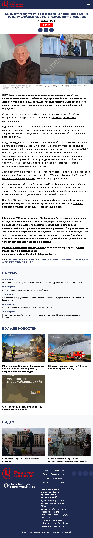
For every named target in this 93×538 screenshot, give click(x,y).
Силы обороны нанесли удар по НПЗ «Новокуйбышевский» (27, 290)
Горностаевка (41, 259)
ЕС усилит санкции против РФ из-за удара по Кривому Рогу (68, 367)
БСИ (47, 478)
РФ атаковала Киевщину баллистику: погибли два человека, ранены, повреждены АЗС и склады (43, 283)
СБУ (86, 259)
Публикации (59, 470)
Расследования (58, 474)
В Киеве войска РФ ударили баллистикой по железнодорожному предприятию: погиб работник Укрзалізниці (43, 299)
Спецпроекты (57, 478)
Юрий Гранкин (28, 262)
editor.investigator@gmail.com (55, 523)
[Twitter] (46, 30)
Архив (62, 482)
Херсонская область (11, 262)
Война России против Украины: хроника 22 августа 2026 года (28, 307)
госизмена (53, 259)
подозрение (77, 259)
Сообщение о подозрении (16, 114)
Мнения (47, 482)
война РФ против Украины (21, 259)
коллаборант (65, 259)
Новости (46, 25)
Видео (8, 422)
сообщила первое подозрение (18, 178)
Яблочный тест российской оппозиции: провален (20, 460)
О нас (55, 482)
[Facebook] (40, 30)
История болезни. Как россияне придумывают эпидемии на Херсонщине (67, 460)
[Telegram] (51, 30)
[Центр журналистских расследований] (13, 4)
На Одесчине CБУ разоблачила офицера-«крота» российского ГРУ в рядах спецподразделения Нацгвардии (42, 316)
